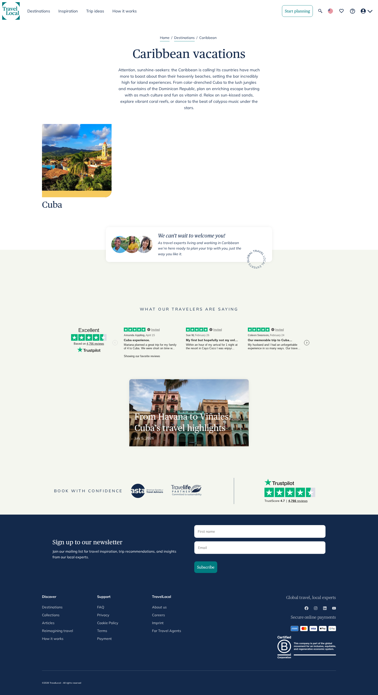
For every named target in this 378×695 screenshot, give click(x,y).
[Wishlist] (341, 10)
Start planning (297, 11)
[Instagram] (316, 609)
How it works (124, 11)
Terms (102, 631)
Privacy (103, 615)
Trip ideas (95, 11)
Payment (104, 638)
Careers (158, 615)
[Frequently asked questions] (352, 11)
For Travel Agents (166, 631)
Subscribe (205, 567)
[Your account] (366, 11)
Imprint (158, 623)
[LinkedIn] (325, 609)
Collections (51, 615)
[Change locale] (330, 11)
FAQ (100, 607)
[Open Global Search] (320, 11)
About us (159, 607)
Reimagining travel (57, 631)
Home (165, 37)
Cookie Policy (107, 623)
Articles (48, 623)
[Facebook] (306, 609)
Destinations (184, 37)
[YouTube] (334, 609)
